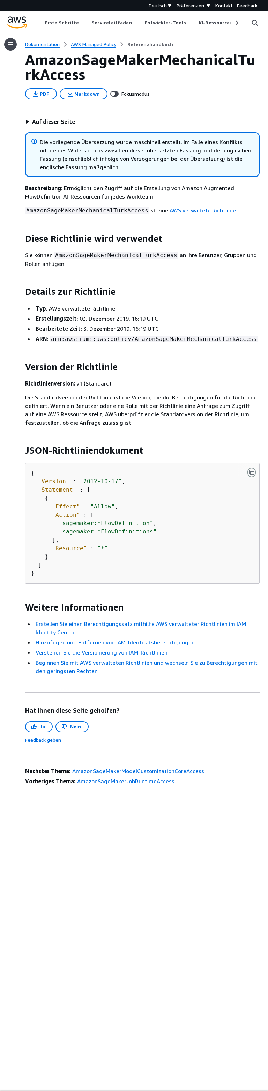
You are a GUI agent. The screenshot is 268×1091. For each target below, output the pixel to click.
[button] (50, 121)
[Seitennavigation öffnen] (10, 44)
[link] (150, 44)
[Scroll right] (236, 22)
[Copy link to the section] (19, 238)
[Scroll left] (39, 22)
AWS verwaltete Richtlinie (203, 210)
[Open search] (254, 23)
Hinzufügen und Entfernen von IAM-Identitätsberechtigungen (115, 642)
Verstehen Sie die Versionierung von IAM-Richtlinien (102, 652)
